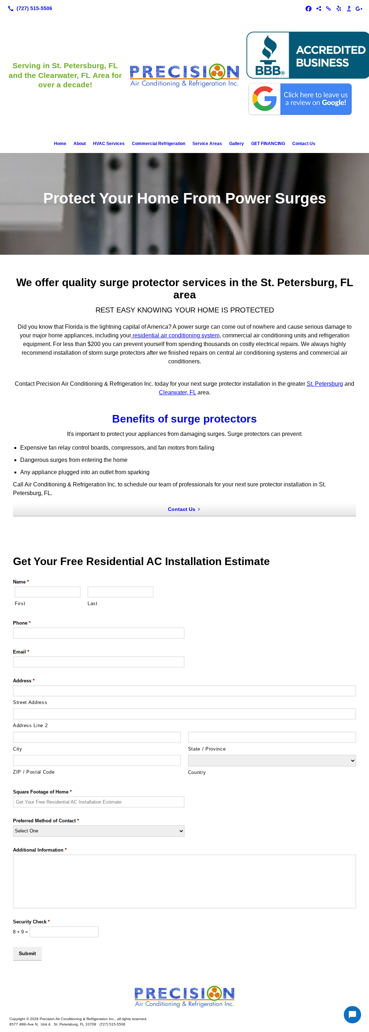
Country (197, 772)
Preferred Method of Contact (46, 820)
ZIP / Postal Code (33, 772)
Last (93, 603)
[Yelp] (339, 8)
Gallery (236, 143)
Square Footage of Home (42, 792)
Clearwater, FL (177, 392)
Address (24, 680)
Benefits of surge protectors (184, 419)
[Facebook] (308, 8)
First (20, 603)
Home (60, 143)
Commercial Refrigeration (158, 143)
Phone (22, 623)
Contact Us (303, 143)
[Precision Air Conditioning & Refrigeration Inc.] (184, 997)
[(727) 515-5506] (28, 8)
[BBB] (349, 8)
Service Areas (207, 143)
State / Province (207, 749)
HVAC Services (109, 143)
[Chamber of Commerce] (329, 8)
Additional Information (40, 850)
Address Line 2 (30, 725)
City (17, 749)
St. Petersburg (325, 384)
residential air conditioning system (175, 335)
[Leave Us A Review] (359, 8)
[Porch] (319, 8)
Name (21, 582)
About (80, 143)
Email (21, 652)
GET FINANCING (268, 143)
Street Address (30, 702)
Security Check (31, 921)
